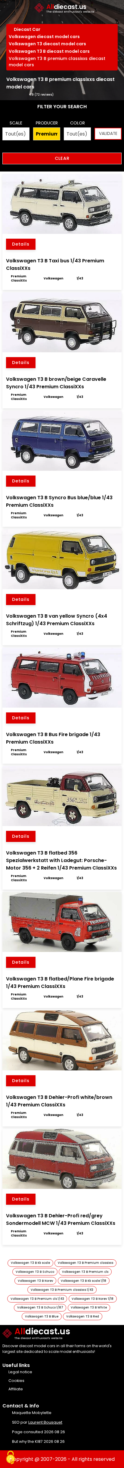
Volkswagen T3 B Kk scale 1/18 (83, 1281)
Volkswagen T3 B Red (82, 1316)
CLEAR (62, 158)
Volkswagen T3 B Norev (35, 1281)
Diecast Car (27, 29)
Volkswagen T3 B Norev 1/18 (92, 1299)
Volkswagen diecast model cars (44, 37)
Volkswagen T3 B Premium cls (85, 1272)
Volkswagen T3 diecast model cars (47, 44)
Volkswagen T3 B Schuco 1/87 (40, 1307)
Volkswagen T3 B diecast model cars (49, 51)
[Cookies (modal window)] (10, 1458)
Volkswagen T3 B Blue (41, 1316)
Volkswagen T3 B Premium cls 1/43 (37, 1299)
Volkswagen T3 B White (89, 1307)
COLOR (77, 123)
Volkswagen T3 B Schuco (35, 1272)
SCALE (16, 123)
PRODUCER (47, 123)
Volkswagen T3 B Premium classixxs (85, 1263)
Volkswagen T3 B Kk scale (30, 1263)
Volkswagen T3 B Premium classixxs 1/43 (62, 1290)
